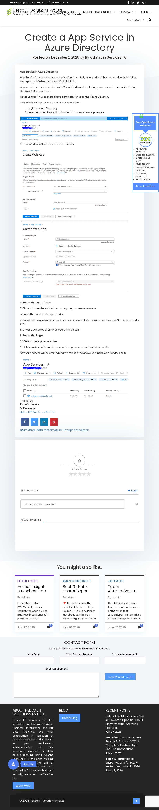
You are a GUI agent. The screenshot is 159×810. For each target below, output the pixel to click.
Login (134, 490)
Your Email (34, 654)
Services (114, 57)
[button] (150, 20)
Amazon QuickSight (77, 581)
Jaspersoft (116, 581)
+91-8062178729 (59, 2)
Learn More (23, 786)
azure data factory (41, 430)
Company (126, 12)
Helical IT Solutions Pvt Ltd (37, 412)
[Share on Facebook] (25, 425)
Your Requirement (57, 668)
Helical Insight (27, 581)
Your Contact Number (79, 654)
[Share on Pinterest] (54, 425)
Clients (146, 12)
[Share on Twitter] (34, 425)
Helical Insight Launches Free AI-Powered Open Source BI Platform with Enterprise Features (125, 722)
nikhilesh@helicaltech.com (28, 2)
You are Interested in (125, 654)
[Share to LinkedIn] (44, 425)
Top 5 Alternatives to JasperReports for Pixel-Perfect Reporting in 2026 (123, 762)
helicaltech (81, 430)
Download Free (145, 186)
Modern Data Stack (97, 12)
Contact (134, 20)
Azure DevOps (63, 430)
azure (24, 430)
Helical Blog (69, 718)
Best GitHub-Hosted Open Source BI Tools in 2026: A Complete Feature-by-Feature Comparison (123, 743)
